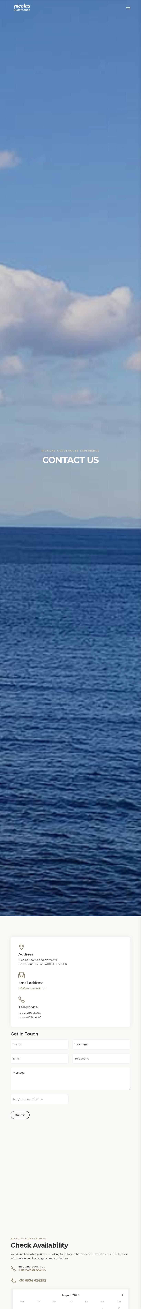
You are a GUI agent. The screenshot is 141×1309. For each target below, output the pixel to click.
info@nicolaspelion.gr (32, 988)
